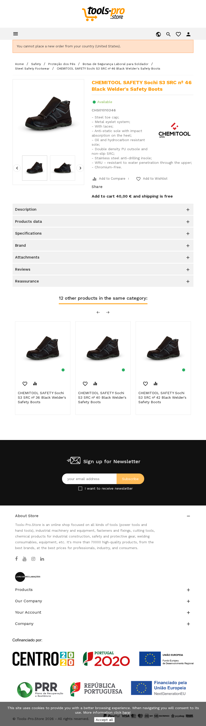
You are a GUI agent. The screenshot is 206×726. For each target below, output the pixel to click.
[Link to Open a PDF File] (103, 648)
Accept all (104, 720)
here (126, 712)
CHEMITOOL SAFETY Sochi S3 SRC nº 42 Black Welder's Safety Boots (162, 397)
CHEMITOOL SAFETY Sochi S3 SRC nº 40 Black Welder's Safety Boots (102, 397)
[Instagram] (33, 559)
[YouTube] (24, 559)
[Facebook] (16, 559)
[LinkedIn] (42, 559)
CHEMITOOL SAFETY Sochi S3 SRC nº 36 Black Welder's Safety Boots (42, 397)
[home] (103, 14)
